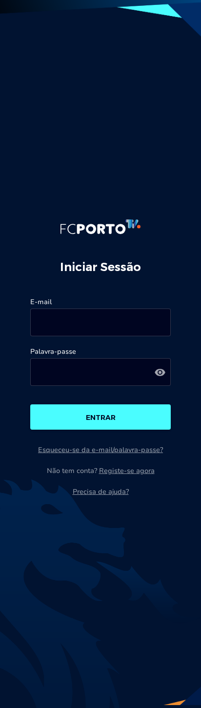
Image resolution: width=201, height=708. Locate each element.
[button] (159, 372)
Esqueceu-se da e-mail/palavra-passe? (100, 449)
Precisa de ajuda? (101, 491)
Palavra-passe (53, 351)
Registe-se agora (127, 470)
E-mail (41, 302)
